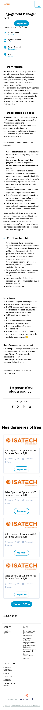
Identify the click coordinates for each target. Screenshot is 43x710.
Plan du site (7, 676)
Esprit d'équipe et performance (29, 650)
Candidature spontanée (7, 632)
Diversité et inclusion (27, 639)
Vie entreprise (28, 635)
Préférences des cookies (9, 684)
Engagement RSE (29, 643)
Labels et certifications (28, 655)
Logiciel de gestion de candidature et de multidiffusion (21, 706)
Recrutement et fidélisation (29, 646)
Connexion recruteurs (7, 680)
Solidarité (26, 658)
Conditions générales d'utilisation (7, 669)
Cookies (6, 673)
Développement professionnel (29, 632)
